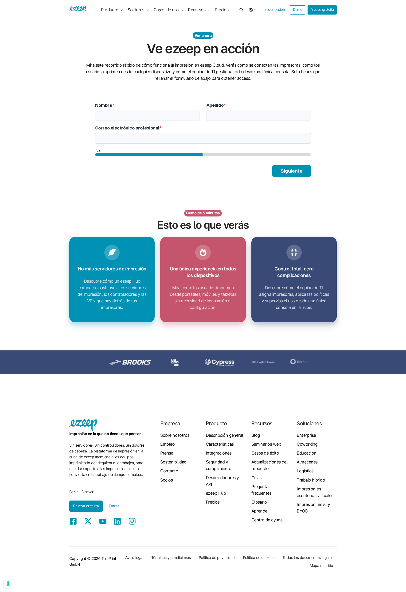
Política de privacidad (217, 557)
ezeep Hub (216, 493)
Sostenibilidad (173, 461)
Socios (166, 480)
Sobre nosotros (174, 435)
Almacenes (307, 461)
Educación (306, 453)
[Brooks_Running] (115, 362)
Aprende (259, 511)
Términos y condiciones (171, 557)
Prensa (166, 453)
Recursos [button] (196, 9)
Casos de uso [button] (166, 9)
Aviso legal (134, 557)
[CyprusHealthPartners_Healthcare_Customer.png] (204, 362)
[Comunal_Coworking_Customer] (160, 362)
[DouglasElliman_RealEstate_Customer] (248, 362)
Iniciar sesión (275, 10)
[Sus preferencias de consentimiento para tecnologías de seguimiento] (8, 583)
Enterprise (306, 435)
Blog (255, 435)
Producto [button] (109, 9)
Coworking (307, 444)
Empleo (167, 444)
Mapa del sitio (321, 565)
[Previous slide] (72, 362)
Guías (256, 477)
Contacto (169, 470)
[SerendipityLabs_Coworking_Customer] (292, 362)
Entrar (114, 506)
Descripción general (224, 435)
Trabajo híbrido (311, 480)
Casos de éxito (265, 453)
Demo (297, 10)
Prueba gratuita (322, 10)
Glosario (259, 502)
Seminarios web (266, 444)
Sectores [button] (136, 9)
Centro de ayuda (267, 519)
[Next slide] (334, 362)
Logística (305, 470)
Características (220, 444)
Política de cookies (258, 557)
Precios (221, 9)
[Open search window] (241, 10)
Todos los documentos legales (307, 557)
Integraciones (218, 453)
